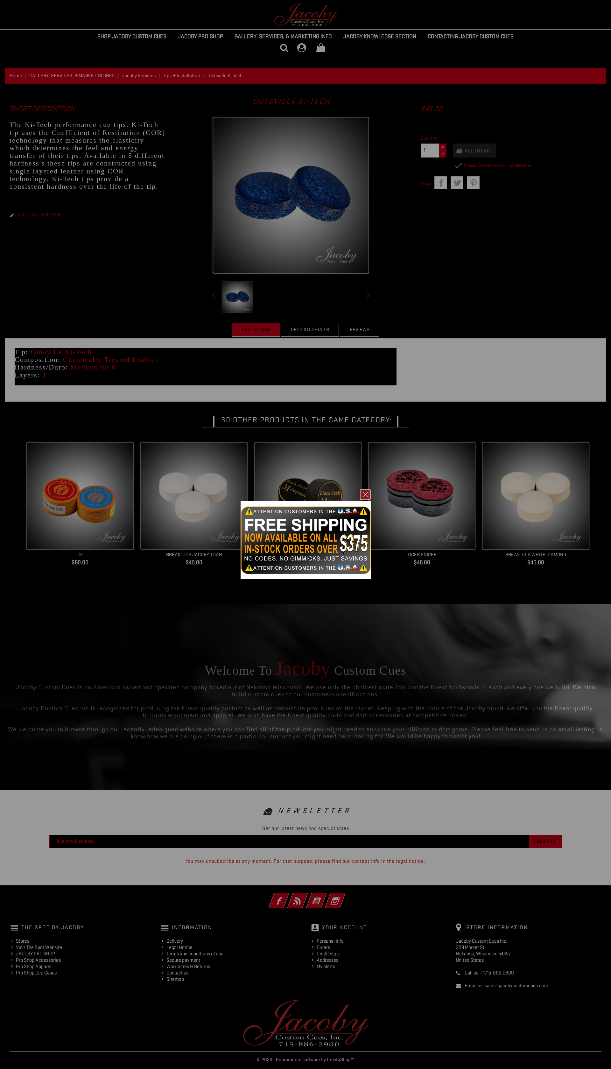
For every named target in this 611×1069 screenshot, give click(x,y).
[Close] (365, 494)
